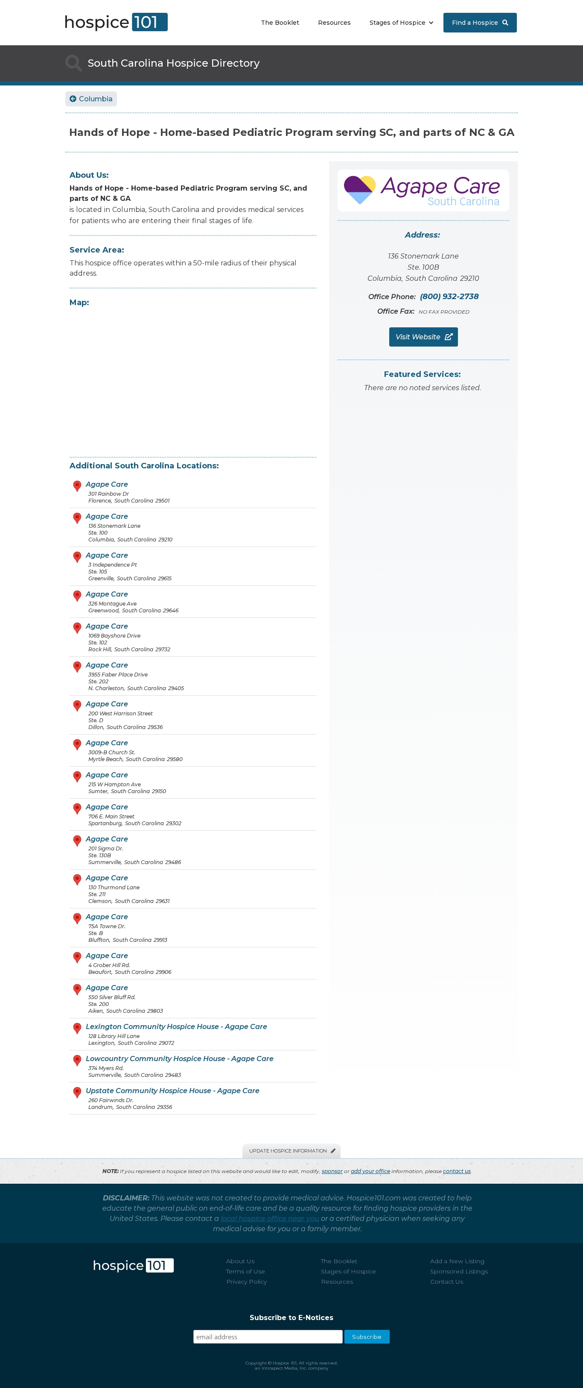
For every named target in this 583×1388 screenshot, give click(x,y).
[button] (399, 22)
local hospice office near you (270, 1218)
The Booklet (280, 22)
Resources (334, 22)
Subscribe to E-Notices (291, 1318)
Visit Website (424, 337)
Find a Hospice (480, 22)
